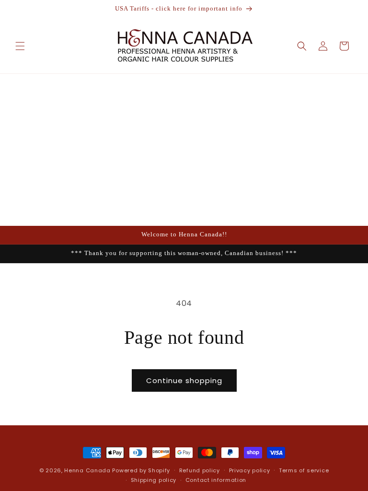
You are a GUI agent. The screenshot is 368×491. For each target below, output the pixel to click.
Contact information (215, 480)
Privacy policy (249, 470)
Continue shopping (184, 380)
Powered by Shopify (141, 470)
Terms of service (304, 470)
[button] (20, 46)
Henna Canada (87, 470)
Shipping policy (154, 480)
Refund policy (199, 470)
